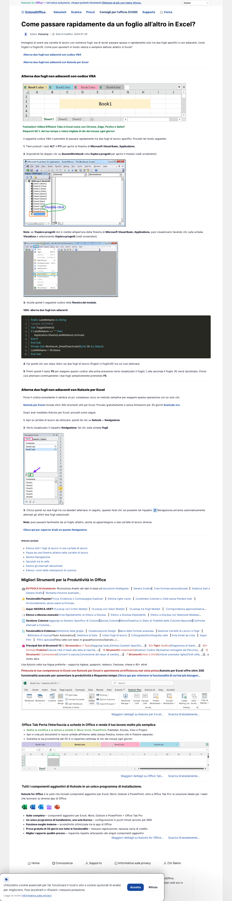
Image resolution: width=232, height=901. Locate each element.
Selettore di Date (87, 635)
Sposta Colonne (109, 620)
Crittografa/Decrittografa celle (149, 635)
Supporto (148, 12)
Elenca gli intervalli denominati (44, 565)
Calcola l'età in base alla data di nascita (71, 650)
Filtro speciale (45, 639)
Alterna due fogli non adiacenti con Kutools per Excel (55, 62)
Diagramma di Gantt (183, 645)
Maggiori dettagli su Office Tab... (142, 776)
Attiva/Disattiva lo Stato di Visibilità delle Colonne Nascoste (156, 620)
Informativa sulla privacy (134, 863)
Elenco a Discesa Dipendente (128, 614)
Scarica (76, 12)
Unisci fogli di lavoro (114, 635)
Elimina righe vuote (119, 598)
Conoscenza (64, 863)
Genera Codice (142, 588)
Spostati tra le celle (37, 561)
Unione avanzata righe (172, 654)
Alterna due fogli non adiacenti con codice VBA (52, 54)
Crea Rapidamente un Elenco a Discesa (82, 614)
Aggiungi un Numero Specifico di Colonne (74, 620)
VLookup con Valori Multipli (108, 609)
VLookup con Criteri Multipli (70, 609)
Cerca (168, 12)
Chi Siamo (174, 863)
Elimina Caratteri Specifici (125, 645)
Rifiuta (153, 887)
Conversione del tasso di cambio (99, 654)
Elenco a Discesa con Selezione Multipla (175, 614)
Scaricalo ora (172, 404)
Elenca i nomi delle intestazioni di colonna (51, 570)
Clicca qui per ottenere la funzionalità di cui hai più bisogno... (159, 675)
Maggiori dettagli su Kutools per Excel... (138, 714)
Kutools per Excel (34, 404)
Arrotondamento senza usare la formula (50, 603)
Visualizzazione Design (102, 630)
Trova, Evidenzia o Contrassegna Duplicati (77, 598)
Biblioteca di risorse (39, 635)
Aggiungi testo (101, 645)
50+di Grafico (159, 645)
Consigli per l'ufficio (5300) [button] (119, 12)
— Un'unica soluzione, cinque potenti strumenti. (81, 2)
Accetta (135, 887)
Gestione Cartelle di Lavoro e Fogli (178, 630)
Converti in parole (68, 654)
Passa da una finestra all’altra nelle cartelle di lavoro (57, 552)
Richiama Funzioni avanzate (62, 592)
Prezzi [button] (90, 12)
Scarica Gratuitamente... (184, 714)
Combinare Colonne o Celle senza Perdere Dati (164, 598)
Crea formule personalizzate (171, 588)
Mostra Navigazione (38, 557)
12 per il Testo (76, 645)
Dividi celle (192, 654)
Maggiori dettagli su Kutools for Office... (138, 837)
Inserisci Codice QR (147, 650)
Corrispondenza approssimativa (185, 609)
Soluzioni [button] (60, 12)
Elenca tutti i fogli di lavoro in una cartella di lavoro (57, 548)
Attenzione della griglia (69, 630)
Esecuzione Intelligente (115, 588)
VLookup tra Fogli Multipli (144, 609)
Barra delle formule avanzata (136, 630)
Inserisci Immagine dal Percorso (179, 650)
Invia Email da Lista (183, 635)
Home (35, 863)
